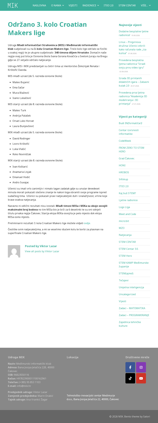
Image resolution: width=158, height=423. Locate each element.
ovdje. (87, 223)
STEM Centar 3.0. (128, 249)
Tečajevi (124, 280)
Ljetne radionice (128, 200)
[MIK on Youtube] (141, 378)
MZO (122, 228)
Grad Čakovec (126, 158)
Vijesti (122, 301)
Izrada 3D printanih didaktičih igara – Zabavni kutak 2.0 (134, 82)
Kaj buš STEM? (127, 193)
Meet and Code (127, 214)
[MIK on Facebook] (130, 367)
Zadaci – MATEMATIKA (132, 308)
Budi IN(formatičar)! (130, 123)
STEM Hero (125, 255)
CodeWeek (125, 140)
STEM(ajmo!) (126, 273)
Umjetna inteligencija (131, 287)
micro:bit (124, 221)
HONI (122, 165)
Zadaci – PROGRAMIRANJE (134, 315)
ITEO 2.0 (124, 186)
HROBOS (124, 172)
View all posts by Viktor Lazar (42, 251)
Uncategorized (127, 294)
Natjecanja (125, 235)
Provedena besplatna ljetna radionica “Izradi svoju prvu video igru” (132, 63)
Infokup (123, 179)
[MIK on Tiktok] (130, 378)
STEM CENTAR (127, 242)
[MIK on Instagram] (141, 367)
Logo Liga (124, 207)
